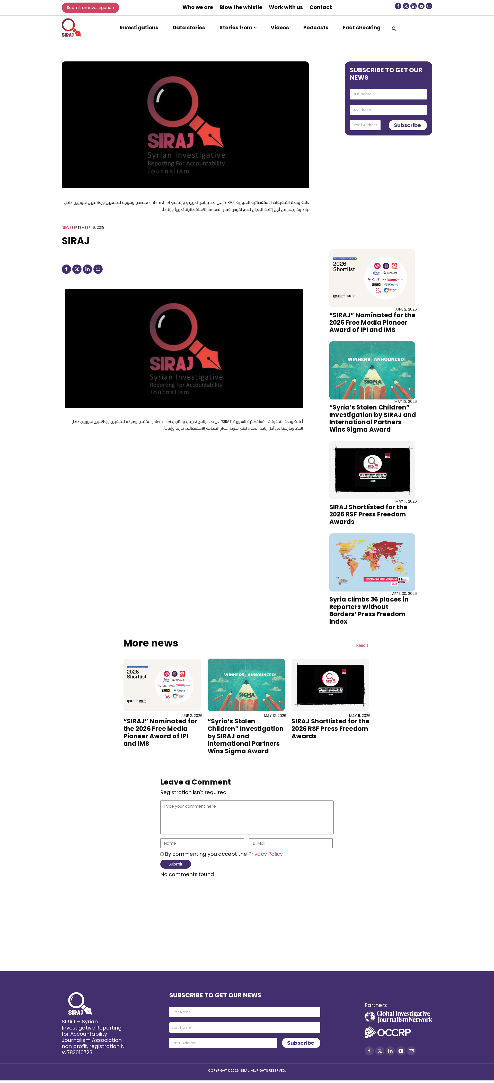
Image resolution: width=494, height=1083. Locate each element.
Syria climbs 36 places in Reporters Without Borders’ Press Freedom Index (369, 610)
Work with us (286, 7)
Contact (321, 7)
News (67, 227)
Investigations (139, 27)
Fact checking (362, 27)
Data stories (189, 27)
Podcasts (315, 27)
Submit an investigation (90, 8)
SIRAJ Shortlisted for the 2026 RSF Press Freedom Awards (368, 514)
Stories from (235, 27)
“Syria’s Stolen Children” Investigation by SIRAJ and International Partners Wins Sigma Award (372, 418)
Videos (280, 27)
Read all (363, 645)
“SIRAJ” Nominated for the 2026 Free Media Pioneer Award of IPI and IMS (372, 322)
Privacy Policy (265, 854)
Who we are (197, 7)
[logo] (72, 27)
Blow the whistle (241, 7)
